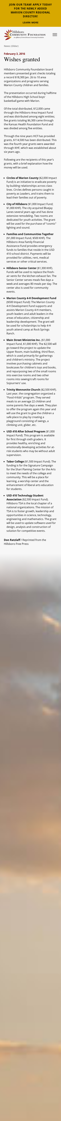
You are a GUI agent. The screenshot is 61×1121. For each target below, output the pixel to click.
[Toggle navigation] (55, 34)
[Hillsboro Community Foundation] (25, 34)
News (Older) (11, 46)
